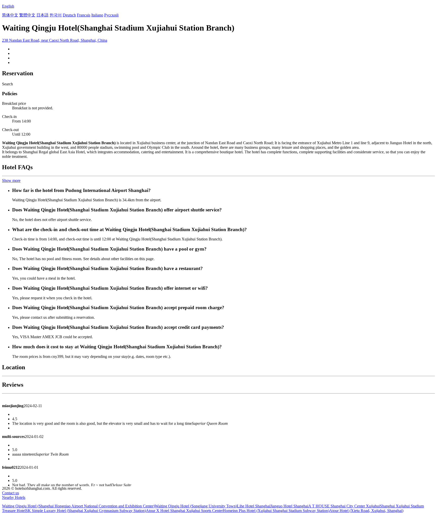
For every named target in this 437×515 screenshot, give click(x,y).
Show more (11, 180)
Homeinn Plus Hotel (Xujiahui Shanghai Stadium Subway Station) (276, 510)
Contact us (10, 493)
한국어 (56, 15)
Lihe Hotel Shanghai (253, 506)
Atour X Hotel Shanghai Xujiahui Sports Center (184, 510)
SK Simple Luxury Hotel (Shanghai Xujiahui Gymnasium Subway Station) (86, 510)
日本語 (42, 15)
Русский (111, 15)
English (8, 6)
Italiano (97, 15)
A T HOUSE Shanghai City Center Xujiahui (344, 506)
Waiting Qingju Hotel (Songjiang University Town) (196, 506)
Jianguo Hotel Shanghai (289, 506)
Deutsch (69, 15)
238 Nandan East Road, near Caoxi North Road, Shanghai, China (54, 40)
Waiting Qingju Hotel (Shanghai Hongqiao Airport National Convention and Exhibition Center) (78, 506)
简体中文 (10, 15)
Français (83, 15)
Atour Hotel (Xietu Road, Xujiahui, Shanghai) (366, 510)
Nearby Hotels (13, 497)
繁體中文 (27, 15)
